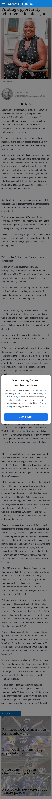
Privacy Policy (12, 397)
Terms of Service (39, 390)
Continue (25, 417)
